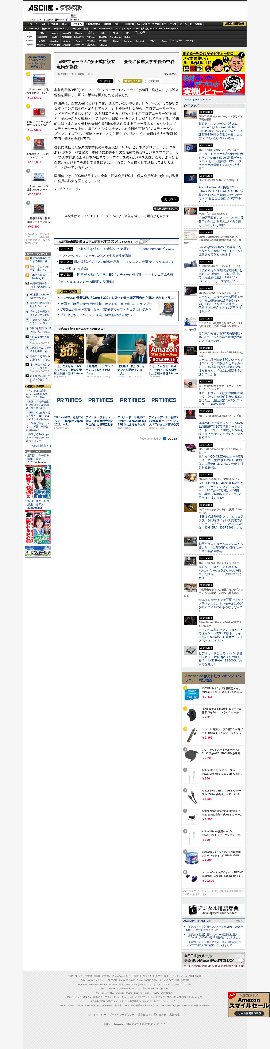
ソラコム (91, 41)
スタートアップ (169, 24)
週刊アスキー (90, 28)
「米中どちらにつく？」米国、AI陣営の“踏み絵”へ (96, 315)
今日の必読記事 (97, 1001)
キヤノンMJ (54, 45)
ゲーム (183, 24)
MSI (103, 33)
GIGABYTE (79, 37)
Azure (79, 41)
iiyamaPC (66, 33)
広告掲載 (174, 1014)
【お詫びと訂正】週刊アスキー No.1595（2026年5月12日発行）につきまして (214, 928)
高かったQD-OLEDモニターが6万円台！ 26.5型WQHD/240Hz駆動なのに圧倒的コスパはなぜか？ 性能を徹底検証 (221, 462)
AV (138, 24)
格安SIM (46, 28)
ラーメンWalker (66, 1005)
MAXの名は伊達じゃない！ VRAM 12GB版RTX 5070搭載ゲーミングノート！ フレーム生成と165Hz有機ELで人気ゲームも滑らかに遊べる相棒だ (221, 430)
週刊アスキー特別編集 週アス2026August (38, 504)
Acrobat (54, 41)
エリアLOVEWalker (85, 1005)
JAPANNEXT (67, 45)
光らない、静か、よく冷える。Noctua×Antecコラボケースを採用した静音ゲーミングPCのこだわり (219, 572)
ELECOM (42, 37)
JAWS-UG (93, 984)
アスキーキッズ (31, 28)
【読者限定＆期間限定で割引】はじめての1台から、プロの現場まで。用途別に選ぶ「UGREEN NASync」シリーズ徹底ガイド (220, 275)
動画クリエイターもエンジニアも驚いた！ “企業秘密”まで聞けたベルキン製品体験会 (220, 547)
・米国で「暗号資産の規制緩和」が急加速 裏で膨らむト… (37, 404)
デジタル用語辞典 (130, 1001)
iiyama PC (123, 980)
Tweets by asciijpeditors (196, 99)
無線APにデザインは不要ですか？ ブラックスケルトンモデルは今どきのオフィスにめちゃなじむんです (222, 605)
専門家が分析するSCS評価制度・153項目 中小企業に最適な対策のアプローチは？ (220, 337)
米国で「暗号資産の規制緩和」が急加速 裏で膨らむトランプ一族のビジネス (116, 304)
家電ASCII (59, 28)
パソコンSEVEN (91, 32)
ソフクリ (189, 41)
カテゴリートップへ (166, 209)
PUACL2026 (156, 28)
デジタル (68, 7)
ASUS (116, 33)
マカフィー (42, 45)
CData (115, 41)
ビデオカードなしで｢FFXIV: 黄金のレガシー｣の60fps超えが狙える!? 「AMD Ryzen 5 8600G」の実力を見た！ (220, 659)
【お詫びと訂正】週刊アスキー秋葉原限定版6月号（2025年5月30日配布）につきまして (213, 944)
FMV (42, 33)
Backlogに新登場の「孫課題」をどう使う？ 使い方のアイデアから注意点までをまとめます (221, 250)
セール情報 (196, 24)
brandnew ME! (91, 45)
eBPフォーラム (70, 189)
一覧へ (239, 920)
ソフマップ (79, 45)
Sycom (78, 33)
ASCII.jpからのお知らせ (197, 920)
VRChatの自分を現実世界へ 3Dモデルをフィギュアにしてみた (106, 309)
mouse (54, 33)
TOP (70, 976)
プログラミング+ (123, 28)
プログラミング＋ (146, 997)
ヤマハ (152, 41)
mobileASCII (146, 1001)
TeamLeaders (106, 28)
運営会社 (143, 1014)
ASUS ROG (67, 37)
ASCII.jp (40, 8)
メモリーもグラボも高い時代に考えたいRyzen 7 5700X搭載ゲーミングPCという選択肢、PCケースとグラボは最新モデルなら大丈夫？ (220, 161)
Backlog (128, 41)
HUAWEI (103, 37)
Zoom (164, 41)
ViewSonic (115, 37)
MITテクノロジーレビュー (166, 1001)
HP (127, 33)
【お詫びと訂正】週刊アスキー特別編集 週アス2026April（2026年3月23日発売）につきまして (213, 936)
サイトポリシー (97, 1014)
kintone (66, 41)
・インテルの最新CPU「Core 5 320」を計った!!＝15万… (37, 393)
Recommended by (150, 438)
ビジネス (53, 24)
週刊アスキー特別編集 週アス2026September (38, 459)
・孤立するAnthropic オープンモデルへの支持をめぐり (38, 437)
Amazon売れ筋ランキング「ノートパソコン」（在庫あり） (37, 62)
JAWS (42, 41)
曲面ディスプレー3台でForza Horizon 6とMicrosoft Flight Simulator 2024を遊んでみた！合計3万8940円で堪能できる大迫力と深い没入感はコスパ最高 (220, 131)
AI (37, 24)
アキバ (146, 24)
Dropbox (103, 41)
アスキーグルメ (74, 28)
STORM (185, 980)
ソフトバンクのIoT (176, 41)
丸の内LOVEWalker (182, 1005)
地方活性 (144, 28)
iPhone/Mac (93, 24)
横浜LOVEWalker (105, 1005)
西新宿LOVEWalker (124, 1005)
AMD (54, 37)
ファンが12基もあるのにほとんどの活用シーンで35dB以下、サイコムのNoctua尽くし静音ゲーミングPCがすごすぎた (220, 635)
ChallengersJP (171, 28)
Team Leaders (129, 997)
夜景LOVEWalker (144, 1005)
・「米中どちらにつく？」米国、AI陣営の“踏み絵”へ (37, 426)
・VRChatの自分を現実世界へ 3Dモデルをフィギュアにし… (38, 415)
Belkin (127, 37)
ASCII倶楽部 (235, 24)
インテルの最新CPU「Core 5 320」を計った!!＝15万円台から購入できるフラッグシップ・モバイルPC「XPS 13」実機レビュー (152, 297)
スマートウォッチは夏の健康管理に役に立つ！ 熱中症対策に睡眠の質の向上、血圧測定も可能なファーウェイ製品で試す (221, 398)
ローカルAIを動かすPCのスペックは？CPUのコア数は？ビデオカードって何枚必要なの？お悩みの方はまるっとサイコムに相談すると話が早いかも (221, 367)
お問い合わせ (158, 1014)
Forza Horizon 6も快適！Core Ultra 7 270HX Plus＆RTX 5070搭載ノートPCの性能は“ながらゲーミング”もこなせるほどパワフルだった (220, 195)
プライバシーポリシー (122, 1014)
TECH (65, 24)
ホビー (118, 24)
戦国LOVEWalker (202, 1005)
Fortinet (140, 41)
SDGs (136, 28)
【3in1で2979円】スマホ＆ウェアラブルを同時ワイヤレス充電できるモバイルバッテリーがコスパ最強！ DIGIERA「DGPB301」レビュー (220, 524)
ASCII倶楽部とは (41, 445)
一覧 (117, 81)
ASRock (91, 37)
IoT (43, 24)
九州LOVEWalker (162, 1005)
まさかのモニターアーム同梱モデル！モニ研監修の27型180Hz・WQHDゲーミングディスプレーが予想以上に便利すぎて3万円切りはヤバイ (220, 304)
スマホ (156, 24)
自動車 (107, 24)
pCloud (103, 45)
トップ (28, 24)
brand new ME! (151, 988)
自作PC (129, 24)
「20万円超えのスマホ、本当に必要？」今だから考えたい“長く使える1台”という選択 (220, 221)
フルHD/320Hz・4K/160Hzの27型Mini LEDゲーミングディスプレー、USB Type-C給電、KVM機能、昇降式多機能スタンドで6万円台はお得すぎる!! (221, 490)
